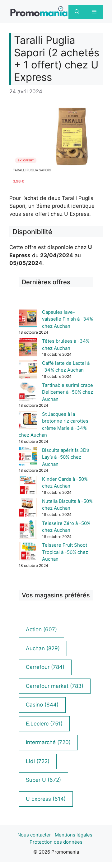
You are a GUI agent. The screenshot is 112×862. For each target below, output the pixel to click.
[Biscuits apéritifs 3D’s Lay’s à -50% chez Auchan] (28, 457)
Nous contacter (34, 835)
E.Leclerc (44, 724)
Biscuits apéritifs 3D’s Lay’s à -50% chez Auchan (66, 457)
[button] (77, 12)
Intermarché (48, 742)
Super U (43, 780)
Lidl (37, 761)
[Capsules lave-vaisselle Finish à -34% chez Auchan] (28, 319)
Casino (42, 705)
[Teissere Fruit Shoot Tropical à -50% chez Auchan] (28, 552)
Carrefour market (54, 686)
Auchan (43, 648)
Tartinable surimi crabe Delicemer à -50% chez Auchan (67, 392)
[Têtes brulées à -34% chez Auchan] (28, 348)
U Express (46, 799)
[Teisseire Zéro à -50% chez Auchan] (28, 530)
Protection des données (56, 842)
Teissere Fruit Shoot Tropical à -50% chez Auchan (65, 552)
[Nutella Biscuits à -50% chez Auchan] (28, 508)
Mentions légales (73, 835)
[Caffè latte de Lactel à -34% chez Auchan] (28, 370)
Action (41, 629)
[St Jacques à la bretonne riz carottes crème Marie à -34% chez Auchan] (28, 421)
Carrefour (45, 667)
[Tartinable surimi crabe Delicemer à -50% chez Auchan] (28, 392)
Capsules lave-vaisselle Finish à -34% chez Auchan (67, 319)
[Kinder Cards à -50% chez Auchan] (28, 486)
